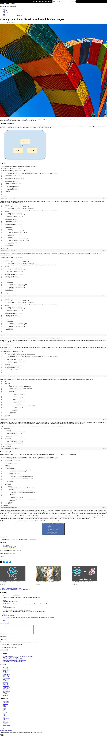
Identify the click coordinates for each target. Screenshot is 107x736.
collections (5, 704)
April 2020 (5, 684)
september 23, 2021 (13, 601)
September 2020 (6, 678)
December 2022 (6, 670)
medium (5, 10)
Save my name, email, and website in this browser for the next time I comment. (20, 642)
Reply (4, 600)
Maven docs (6, 545)
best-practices (6, 701)
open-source (6, 718)
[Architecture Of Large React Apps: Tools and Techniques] (53, 573)
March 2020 (6, 686)
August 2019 (6, 692)
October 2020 (6, 676)
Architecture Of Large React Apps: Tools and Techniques (47, 581)
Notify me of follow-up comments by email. (12, 644)
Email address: (3, 553)
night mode (5, 12)
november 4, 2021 (10, 607)
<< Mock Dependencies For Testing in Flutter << (11, 588)
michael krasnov (14, 22)
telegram (10, 730)
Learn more (39, 732)
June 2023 (5, 667)
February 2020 (6, 687)
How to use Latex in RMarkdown (10, 657)
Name (2, 636)
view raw (104, 198)
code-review (6, 702)
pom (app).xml (4, 295)
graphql (4, 709)
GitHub (13, 198)
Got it (2, 735)
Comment (2, 634)
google (4, 708)
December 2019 (6, 690)
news (4, 717)
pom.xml (3, 198)
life (3, 713)
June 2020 (5, 682)
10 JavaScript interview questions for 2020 (12, 658)
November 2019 (6, 691)
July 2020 (5, 680)
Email (2, 639)
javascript (5, 712)
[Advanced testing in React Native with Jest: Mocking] (89, 573)
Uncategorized (6, 725)
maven (25, 22)
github (6, 730)
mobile (4, 715)
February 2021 (6, 674)
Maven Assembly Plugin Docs (10, 547)
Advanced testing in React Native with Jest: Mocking (82, 581)
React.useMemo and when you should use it (13, 661)
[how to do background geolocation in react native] (17, 573)
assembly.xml (4, 507)
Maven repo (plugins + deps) (9, 546)
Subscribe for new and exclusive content (41, 1)
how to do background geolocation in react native (10, 581)
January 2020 (6, 688)
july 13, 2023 (10, 615)
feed (4, 9)
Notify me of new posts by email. (9, 647)
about (4, 11)
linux (4, 714)
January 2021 (6, 675)
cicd (22, 22)
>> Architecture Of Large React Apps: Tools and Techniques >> (15, 589)
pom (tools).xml (4, 335)
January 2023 (6, 669)
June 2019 (5, 695)
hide (21, 15)
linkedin (2, 730)
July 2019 (5, 693)
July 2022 (5, 671)
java (4, 710)
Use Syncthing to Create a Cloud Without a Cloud (14, 660)
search (4, 14)
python (4, 719)
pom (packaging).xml (5, 448)
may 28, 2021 (16, 595)
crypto (4, 705)
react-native (5, 722)
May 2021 (5, 672)
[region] (53, 182)
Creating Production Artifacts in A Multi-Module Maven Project (17, 656)
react (4, 721)
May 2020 (5, 683)
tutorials (5, 723)
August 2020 (6, 679)
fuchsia (4, 706)
